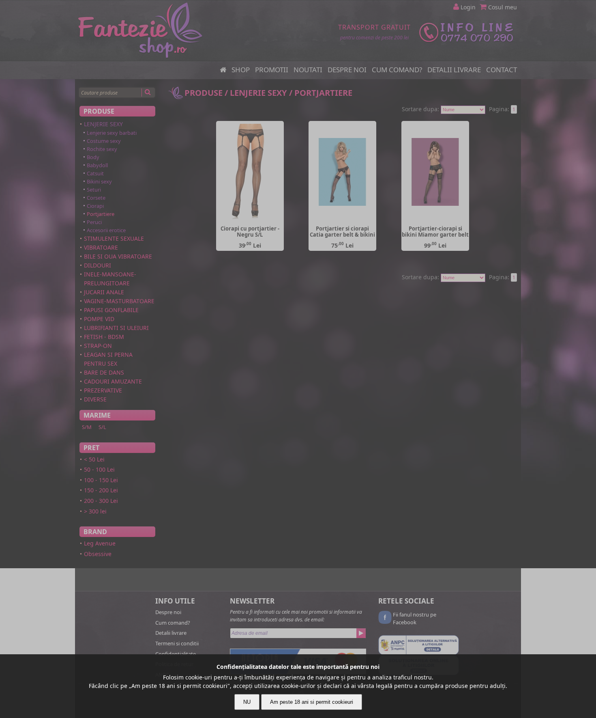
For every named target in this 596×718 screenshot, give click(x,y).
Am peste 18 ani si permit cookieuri (311, 702)
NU (247, 702)
